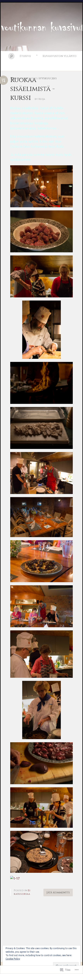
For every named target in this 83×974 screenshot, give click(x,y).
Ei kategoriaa (22, 892)
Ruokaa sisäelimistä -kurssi (32, 89)
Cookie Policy (13, 958)
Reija (41, 99)
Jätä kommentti (58, 892)
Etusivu (25, 56)
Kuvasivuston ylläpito (59, 56)
